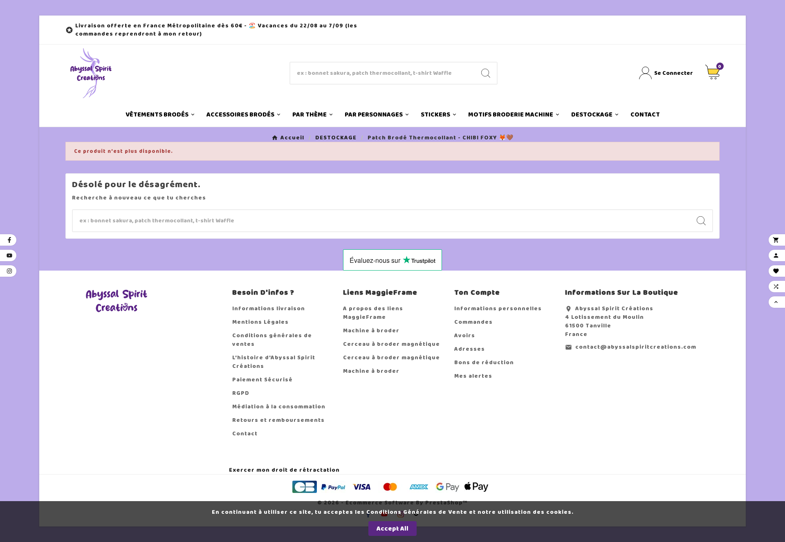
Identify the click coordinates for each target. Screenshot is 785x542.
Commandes (473, 322)
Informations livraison (268, 308)
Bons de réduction (484, 362)
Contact (245, 433)
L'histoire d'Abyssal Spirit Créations (273, 361)
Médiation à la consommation (278, 406)
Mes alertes (473, 376)
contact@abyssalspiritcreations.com (635, 347)
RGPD (240, 393)
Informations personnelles (498, 308)
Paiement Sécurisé (262, 379)
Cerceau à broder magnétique (391, 344)
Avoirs (464, 335)
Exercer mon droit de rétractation (284, 470)
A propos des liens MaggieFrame (373, 312)
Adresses (469, 349)
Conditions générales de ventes (272, 339)
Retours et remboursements (278, 420)
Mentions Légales (260, 322)
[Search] (485, 73)
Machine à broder (371, 330)
